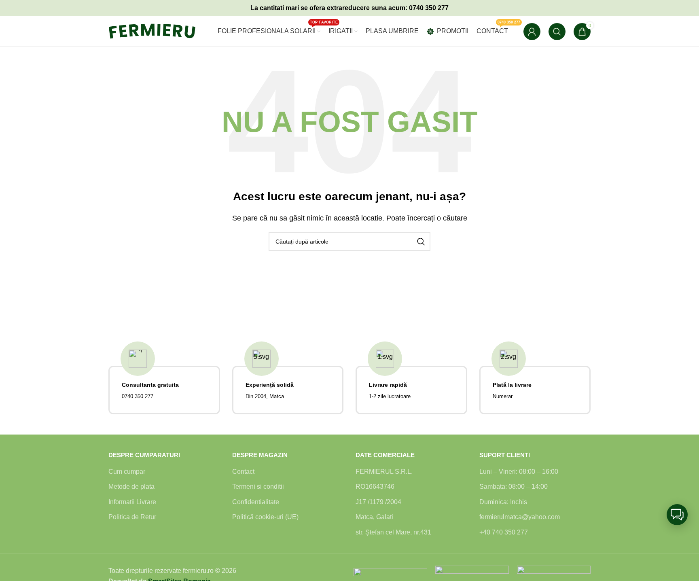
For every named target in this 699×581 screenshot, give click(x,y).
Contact (243, 471)
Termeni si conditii (258, 486)
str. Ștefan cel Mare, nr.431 (393, 532)
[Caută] (557, 31)
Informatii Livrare (132, 501)
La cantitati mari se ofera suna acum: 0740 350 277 (349, 7)
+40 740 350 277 (503, 532)
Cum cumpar (126, 471)
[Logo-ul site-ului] (159, 31)
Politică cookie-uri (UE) (265, 516)
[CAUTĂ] (421, 241)
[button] (677, 514)
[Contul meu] (531, 31)
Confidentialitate (255, 501)
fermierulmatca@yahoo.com (519, 516)
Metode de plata (131, 486)
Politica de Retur (132, 516)
